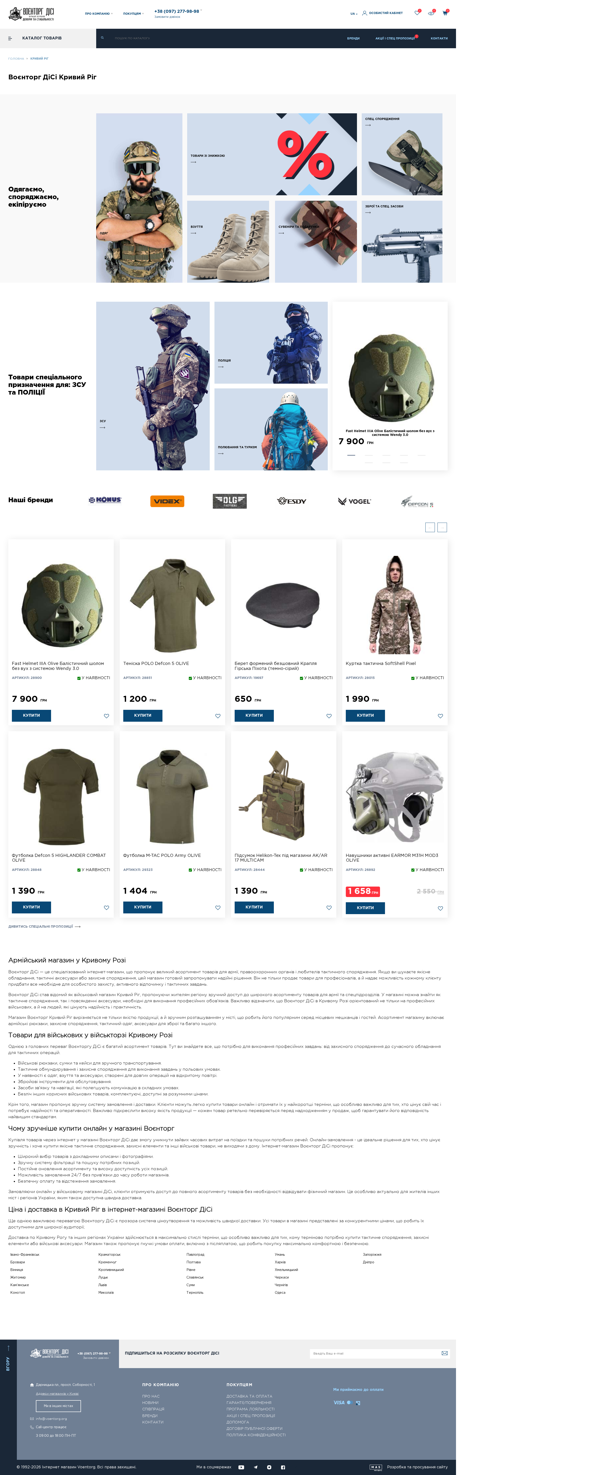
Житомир (18, 1277)
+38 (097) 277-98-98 (177, 12)
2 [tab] (369, 455)
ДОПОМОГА (238, 1422)
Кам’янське (19, 1285)
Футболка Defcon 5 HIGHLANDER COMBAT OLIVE (59, 858)
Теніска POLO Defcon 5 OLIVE (156, 664)
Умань (280, 1254)
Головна (16, 58)
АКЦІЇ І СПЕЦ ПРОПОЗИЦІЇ (395, 38)
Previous (430, 527)
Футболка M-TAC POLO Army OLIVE (162, 856)
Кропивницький (111, 1270)
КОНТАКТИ (439, 38)
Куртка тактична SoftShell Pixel (381, 664)
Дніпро (368, 1262)
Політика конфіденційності (256, 1435)
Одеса (280, 1292)
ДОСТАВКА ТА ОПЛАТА (249, 1396)
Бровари (17, 1262)
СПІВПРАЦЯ (153, 1409)
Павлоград (195, 1254)
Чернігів (281, 1285)
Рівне (190, 1270)
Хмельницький (286, 1270)
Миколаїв (106, 1292)
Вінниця (16, 1270)
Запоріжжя (372, 1254)
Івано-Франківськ (24, 1254)
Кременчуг (107, 1262)
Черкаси (282, 1277)
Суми (190, 1285)
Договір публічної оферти (254, 1429)
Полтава (193, 1262)
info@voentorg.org (51, 1419)
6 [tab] (369, 462)
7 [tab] (386, 462)
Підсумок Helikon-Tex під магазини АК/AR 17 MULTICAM (281, 858)
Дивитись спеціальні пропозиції (40, 926)
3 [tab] (386, 455)
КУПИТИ (31, 715)
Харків (280, 1262)
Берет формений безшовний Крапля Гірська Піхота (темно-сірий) (276, 666)
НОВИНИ (150, 1403)
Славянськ (195, 1277)
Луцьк (103, 1277)
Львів (102, 1285)
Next (340, 386)
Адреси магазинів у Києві (57, 1393)
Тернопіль (194, 1292)
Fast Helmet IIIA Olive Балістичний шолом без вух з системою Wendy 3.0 (58, 666)
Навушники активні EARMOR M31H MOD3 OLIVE (392, 858)
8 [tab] (404, 462)
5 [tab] (422, 455)
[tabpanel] (390, 380)
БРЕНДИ (353, 38)
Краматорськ (109, 1254)
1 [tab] (351, 455)
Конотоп (17, 1292)
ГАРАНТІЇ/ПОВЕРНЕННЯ (249, 1403)
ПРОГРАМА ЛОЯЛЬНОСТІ (251, 1409)
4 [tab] (404, 455)
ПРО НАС (151, 1396)
